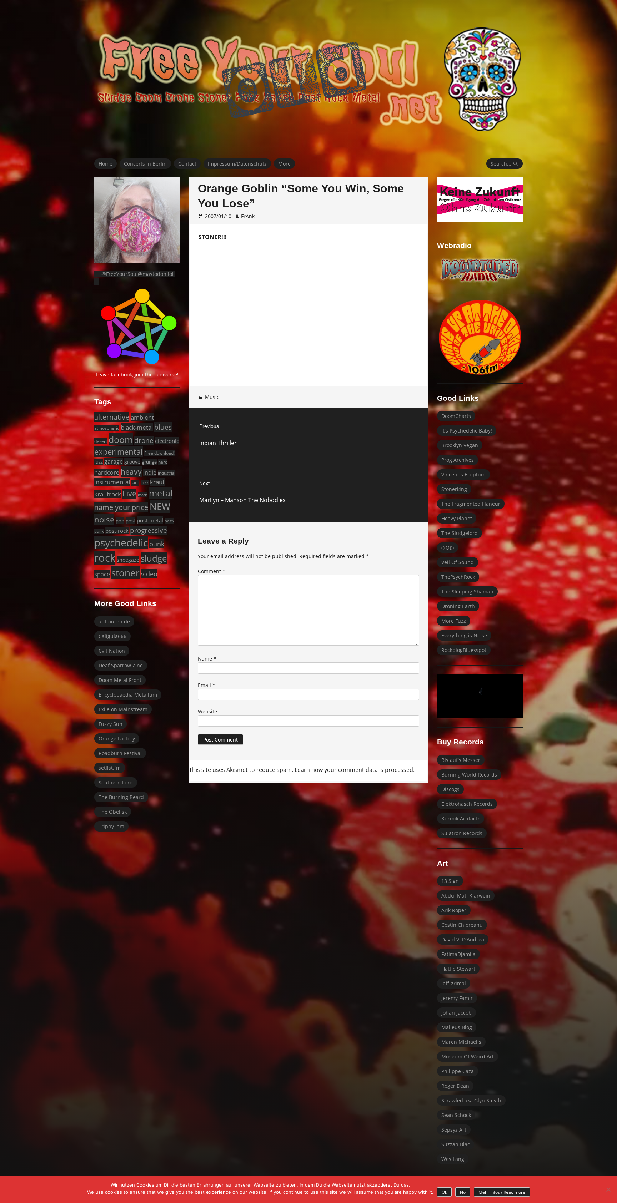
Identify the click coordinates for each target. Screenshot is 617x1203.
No (463, 1192)
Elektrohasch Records (467, 803)
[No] (608, 1189)
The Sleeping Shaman (467, 591)
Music (212, 397)
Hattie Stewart (458, 968)
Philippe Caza (457, 1071)
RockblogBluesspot (463, 650)
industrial (166, 473)
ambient (142, 417)
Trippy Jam (111, 826)
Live (129, 494)
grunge (149, 462)
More (284, 163)
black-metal (137, 427)
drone (144, 440)
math (142, 494)
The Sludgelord (459, 533)
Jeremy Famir (457, 998)
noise (104, 519)
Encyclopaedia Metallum (128, 694)
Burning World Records (469, 774)
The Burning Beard (121, 797)
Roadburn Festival (120, 753)
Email (206, 685)
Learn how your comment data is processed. (355, 770)
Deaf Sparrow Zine (121, 665)
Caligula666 (112, 636)
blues (163, 427)
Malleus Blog (456, 1027)
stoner (125, 572)
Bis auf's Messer (460, 760)
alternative (111, 417)
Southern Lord (116, 782)
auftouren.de (114, 621)
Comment (211, 571)
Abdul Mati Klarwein (465, 895)
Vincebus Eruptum (463, 474)
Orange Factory (117, 738)
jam (135, 483)
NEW (160, 506)
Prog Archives (457, 459)
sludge (154, 558)
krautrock (107, 494)
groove (132, 461)
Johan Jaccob (456, 1012)
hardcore (106, 472)
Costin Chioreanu (462, 924)
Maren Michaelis (461, 1041)
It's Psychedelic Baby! (466, 430)
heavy (131, 471)
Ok (444, 1192)
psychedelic (121, 542)
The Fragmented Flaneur (470, 503)
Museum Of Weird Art (467, 1056)
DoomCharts (456, 416)
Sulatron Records (461, 833)
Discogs (450, 789)
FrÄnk (248, 216)
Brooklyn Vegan (459, 445)
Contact (187, 163)
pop (120, 520)
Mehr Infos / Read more (501, 1192)
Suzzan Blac (455, 1144)
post (130, 520)
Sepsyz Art (453, 1129)
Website (207, 711)
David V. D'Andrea (462, 939)
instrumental (112, 482)
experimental (118, 451)
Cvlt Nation (112, 650)
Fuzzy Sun (110, 724)
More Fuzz (453, 620)
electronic (167, 440)
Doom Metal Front (120, 680)
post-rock (117, 530)
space (102, 574)
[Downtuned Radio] (480, 270)
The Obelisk (113, 811)
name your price (121, 507)
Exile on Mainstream (123, 709)
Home (105, 163)
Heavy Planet (456, 518)
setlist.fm (110, 767)
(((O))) (447, 547)
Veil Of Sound (457, 562)
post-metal (150, 520)
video (149, 573)
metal (160, 493)
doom (121, 439)
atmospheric (106, 428)
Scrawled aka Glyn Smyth (471, 1100)
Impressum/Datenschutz (237, 163)
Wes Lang (452, 1159)
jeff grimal (453, 983)
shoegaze (128, 559)
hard (162, 462)
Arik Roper (453, 910)
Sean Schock (456, 1115)
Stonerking (454, 489)
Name (207, 658)
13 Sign (450, 881)
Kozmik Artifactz (460, 818)
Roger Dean (455, 1085)
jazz (145, 482)
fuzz (98, 462)
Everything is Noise (464, 635)
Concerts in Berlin (145, 163)
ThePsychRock (458, 576)
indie (149, 472)
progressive (148, 530)
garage (113, 461)
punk (156, 543)
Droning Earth (458, 606)
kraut (157, 482)
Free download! (159, 453)
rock (104, 558)
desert (100, 441)
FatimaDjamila (458, 954)
